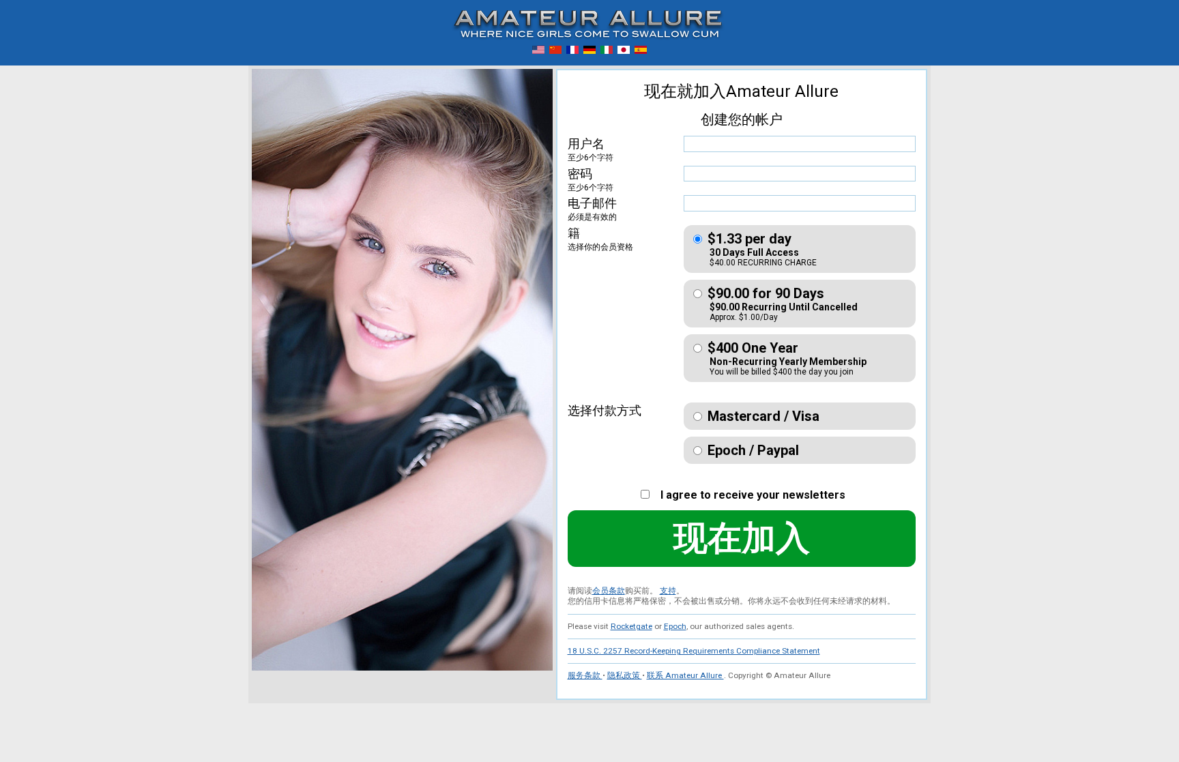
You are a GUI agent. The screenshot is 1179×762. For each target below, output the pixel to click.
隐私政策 (624, 675)
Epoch (675, 626)
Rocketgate (631, 626)
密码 (590, 179)
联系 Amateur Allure (685, 675)
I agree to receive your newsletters (748, 494)
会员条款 (608, 591)
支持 (668, 591)
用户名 (590, 149)
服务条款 (585, 675)
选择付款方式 (604, 410)
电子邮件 (592, 209)
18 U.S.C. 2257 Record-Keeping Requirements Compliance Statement (694, 651)
